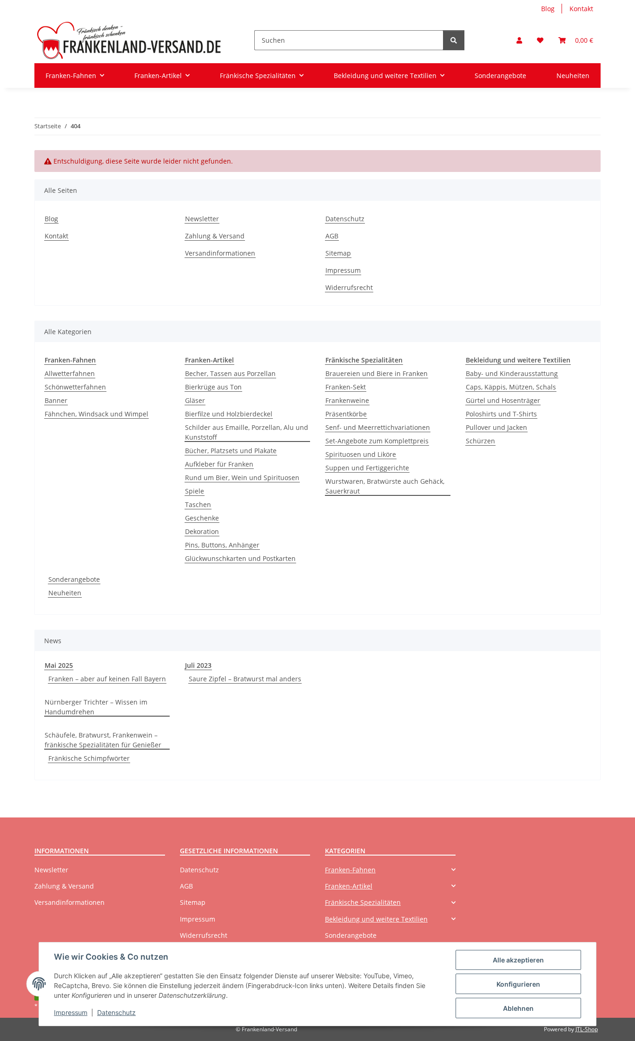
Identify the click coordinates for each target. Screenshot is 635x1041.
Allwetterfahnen (70, 373)
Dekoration (202, 531)
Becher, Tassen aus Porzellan (230, 373)
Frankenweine (347, 400)
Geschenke (202, 518)
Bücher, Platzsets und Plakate (231, 450)
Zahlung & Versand (215, 235)
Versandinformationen (220, 253)
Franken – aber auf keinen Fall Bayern (107, 678)
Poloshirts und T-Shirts (501, 413)
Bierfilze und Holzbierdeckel (228, 413)
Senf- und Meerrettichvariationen (377, 427)
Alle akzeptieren (518, 960)
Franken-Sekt (345, 386)
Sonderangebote (74, 579)
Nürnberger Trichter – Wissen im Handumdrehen (96, 707)
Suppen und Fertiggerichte (367, 467)
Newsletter (202, 218)
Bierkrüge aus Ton (213, 386)
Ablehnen (518, 1008)
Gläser (195, 400)
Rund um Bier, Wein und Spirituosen (242, 477)
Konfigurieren (518, 984)
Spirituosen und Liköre (360, 454)
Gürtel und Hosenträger (503, 400)
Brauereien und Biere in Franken (376, 373)
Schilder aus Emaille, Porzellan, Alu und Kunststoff (246, 432)
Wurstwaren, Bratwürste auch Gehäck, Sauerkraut (384, 486)
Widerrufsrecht (349, 287)
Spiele (194, 491)
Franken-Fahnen (350, 869)
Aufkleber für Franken (219, 464)
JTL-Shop (586, 1029)
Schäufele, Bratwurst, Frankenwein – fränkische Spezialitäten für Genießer (103, 740)
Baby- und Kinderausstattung (512, 373)
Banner (56, 400)
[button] (519, 40)
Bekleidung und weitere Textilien (376, 919)
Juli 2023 (198, 665)
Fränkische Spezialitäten (363, 902)
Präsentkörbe (346, 413)
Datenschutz (116, 1012)
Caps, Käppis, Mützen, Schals (511, 386)
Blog (548, 8)
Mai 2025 (59, 665)
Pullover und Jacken (496, 427)
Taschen (198, 504)
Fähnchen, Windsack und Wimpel (96, 413)
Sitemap (338, 253)
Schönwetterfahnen (75, 386)
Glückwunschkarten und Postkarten (240, 558)
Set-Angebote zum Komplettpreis (377, 440)
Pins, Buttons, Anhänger (222, 544)
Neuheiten (64, 592)
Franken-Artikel (348, 886)
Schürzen (480, 440)
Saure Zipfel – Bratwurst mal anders (245, 678)
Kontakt (581, 8)
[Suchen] (453, 40)
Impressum (70, 1012)
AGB (331, 235)
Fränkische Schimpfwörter (89, 758)
